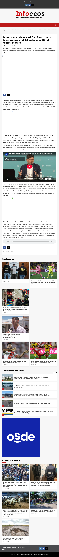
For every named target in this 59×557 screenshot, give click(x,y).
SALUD (14, 547)
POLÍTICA (5, 549)
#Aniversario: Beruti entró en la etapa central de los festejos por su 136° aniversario (43, 512)
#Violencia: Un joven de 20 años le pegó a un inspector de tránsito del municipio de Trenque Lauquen (43, 484)
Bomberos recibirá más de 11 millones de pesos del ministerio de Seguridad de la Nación (15, 309)
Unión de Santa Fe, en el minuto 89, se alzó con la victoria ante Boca (43, 362)
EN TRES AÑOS (9, 252)
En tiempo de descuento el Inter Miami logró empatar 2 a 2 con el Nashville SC (43, 282)
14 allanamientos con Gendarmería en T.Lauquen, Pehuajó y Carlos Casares (32, 378)
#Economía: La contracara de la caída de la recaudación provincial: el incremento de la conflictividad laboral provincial (15, 484)
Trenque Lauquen (6, 547)
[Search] (55, 25)
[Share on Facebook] (4, 95)
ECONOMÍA (21, 547)
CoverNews (37, 554)
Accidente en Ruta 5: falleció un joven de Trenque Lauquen (32, 395)
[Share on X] (8, 95)
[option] (29, 378)
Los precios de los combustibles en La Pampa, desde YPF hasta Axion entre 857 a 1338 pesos (33, 404)
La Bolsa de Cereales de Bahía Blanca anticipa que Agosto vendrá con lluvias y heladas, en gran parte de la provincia (34, 412)
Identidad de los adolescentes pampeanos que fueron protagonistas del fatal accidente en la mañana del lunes (32, 387)
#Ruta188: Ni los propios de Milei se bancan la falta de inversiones (14, 538)
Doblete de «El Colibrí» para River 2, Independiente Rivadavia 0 (15, 362)
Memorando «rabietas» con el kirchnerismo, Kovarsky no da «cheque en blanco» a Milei (15, 336)
